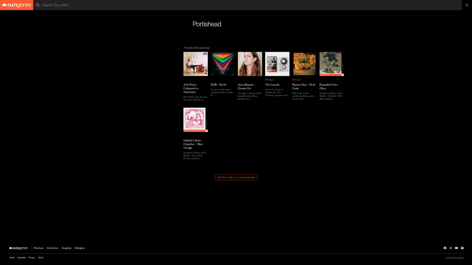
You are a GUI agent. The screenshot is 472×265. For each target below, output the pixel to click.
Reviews (39, 248)
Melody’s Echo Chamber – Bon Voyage (193, 144)
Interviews (52, 248)
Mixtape (269, 79)
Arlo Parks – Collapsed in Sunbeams (190, 88)
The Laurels (272, 84)
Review (296, 79)
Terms (40, 257)
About (12, 257)
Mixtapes (80, 248)
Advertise (21, 257)
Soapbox (67, 248)
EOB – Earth (218, 84)
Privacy (31, 257)
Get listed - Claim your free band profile (236, 177)
